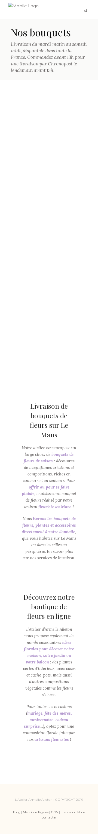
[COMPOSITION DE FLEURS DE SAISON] (26, 168)
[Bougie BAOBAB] (26, 324)
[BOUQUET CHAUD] (48, 271)
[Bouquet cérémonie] (26, 298)
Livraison (68, 812)
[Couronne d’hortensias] (26, 221)
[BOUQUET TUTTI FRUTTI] (71, 118)
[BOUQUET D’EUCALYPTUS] (26, 271)
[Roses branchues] (48, 324)
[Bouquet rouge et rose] (71, 297)
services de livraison (55, 557)
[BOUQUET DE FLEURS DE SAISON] (48, 169)
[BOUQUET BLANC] (71, 272)
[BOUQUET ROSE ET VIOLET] (48, 221)
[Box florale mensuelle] (71, 218)
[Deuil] (26, 350)
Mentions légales (35, 812)
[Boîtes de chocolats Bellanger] (71, 245)
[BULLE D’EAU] (71, 351)
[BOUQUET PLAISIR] (71, 170)
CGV (54, 812)
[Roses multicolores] (26, 117)
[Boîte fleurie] (71, 144)
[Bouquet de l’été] (71, 196)
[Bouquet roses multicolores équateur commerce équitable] (71, 324)
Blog (16, 812)
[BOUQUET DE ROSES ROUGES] (48, 350)
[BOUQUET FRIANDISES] (48, 247)
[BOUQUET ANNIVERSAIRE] (48, 118)
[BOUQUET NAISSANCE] (48, 143)
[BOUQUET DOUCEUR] (26, 246)
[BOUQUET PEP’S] (26, 144)
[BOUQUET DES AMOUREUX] (48, 297)
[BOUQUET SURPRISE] (48, 195)
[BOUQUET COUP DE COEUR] (26, 196)
